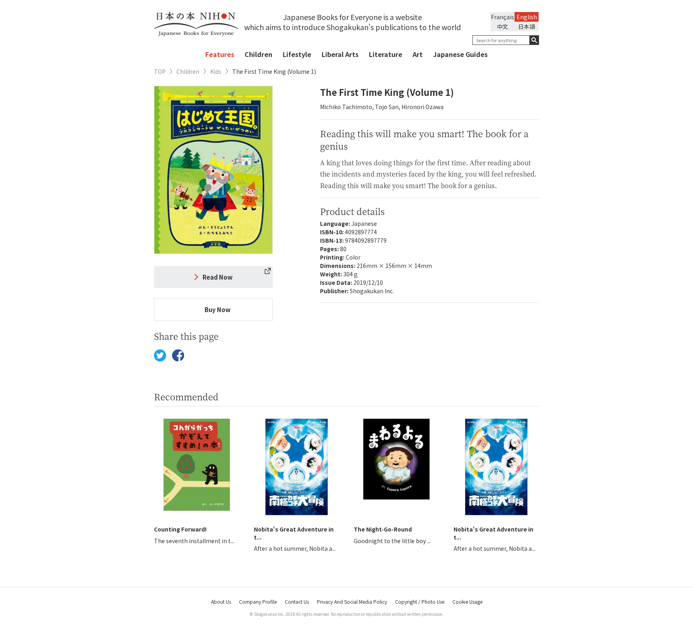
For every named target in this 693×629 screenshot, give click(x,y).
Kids (215, 71)
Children (258, 54)
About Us (221, 601)
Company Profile (258, 601)
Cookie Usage (467, 601)
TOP (160, 71)
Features (219, 54)
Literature (385, 54)
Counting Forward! (180, 529)
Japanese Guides (460, 54)
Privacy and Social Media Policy (352, 601)
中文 (502, 26)
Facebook (178, 355)
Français (502, 17)
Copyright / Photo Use (419, 601)
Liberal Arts (340, 54)
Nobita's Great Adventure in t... (294, 533)
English (527, 17)
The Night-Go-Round (383, 529)
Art (418, 54)
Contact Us (297, 601)
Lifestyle (297, 54)
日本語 (526, 26)
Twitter (160, 355)
